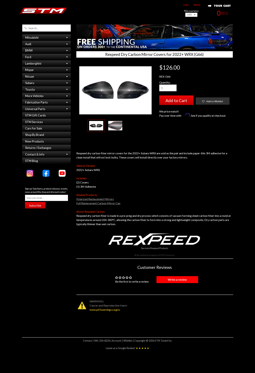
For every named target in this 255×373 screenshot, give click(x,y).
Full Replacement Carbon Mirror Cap (98, 203)
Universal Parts (35, 109)
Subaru (29, 83)
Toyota (30, 89)
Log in (186, 5)
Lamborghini (33, 63)
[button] (213, 101)
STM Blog (31, 161)
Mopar (29, 70)
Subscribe (35, 205)
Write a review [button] (177, 279)
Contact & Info (34, 154)
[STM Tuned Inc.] (43, 10)
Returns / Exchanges (38, 148)
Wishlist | (128, 340)
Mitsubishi (32, 37)
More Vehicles (34, 96)
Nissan (29, 76)
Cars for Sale (33, 128)
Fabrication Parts (36, 102)
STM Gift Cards (35, 115)
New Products (34, 141)
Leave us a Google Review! (127, 348)
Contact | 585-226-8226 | (97, 340)
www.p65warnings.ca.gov (105, 309)
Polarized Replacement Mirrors (95, 199)
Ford (28, 57)
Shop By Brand (34, 135)
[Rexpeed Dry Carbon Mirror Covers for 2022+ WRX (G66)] (96, 125)
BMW (29, 50)
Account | (117, 340)
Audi (28, 44)
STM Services (34, 122)
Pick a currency (191, 11)
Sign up (196, 5)
